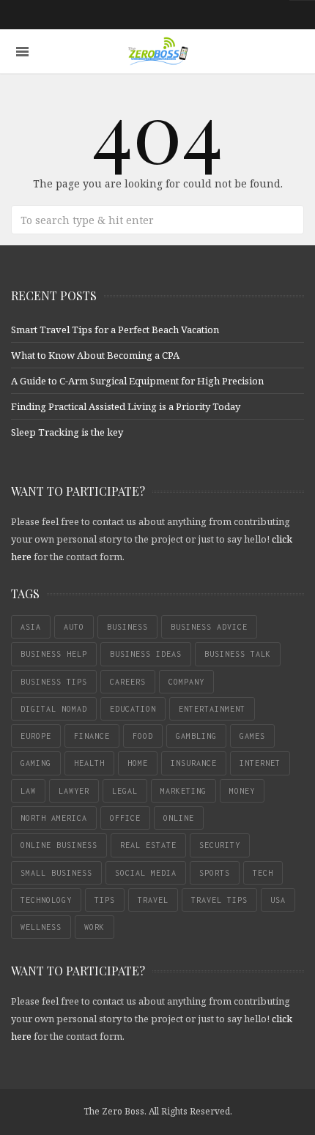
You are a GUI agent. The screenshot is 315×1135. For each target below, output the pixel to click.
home (137, 763)
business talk (237, 654)
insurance (194, 763)
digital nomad (54, 708)
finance (92, 736)
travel (153, 900)
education (133, 708)
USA (278, 900)
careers (128, 681)
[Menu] (22, 51)
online (178, 818)
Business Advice (209, 626)
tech (263, 872)
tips (104, 900)
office (125, 818)
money (242, 790)
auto (74, 626)
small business (56, 872)
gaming (36, 763)
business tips (54, 681)
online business (59, 845)
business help (54, 654)
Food (143, 736)
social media (146, 872)
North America (54, 818)
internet (260, 763)
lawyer (74, 790)
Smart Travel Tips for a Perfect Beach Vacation (115, 329)
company (186, 681)
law (28, 790)
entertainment (212, 708)
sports (214, 872)
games (252, 736)
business (127, 626)
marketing (183, 790)
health (89, 763)
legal (125, 790)
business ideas (146, 654)
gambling (196, 736)
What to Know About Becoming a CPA (95, 355)
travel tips (219, 900)
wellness (41, 927)
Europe (36, 736)
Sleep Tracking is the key (67, 432)
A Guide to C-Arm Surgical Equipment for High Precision (137, 380)
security (219, 845)
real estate (148, 845)
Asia (31, 626)
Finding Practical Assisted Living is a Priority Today (125, 406)
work (94, 927)
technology (46, 900)
